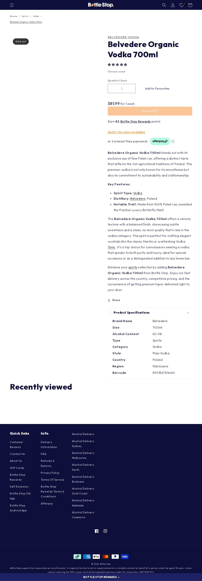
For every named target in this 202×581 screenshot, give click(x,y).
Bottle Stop (105, 564)
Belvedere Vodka (123, 37)
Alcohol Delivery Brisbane (83, 479)
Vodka (36, 16)
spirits (132, 267)
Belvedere (137, 198)
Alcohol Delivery (83, 434)
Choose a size (116, 71)
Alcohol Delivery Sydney (83, 443)
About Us (16, 461)
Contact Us (17, 454)
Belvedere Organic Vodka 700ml (26, 22)
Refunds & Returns (47, 463)
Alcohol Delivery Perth (83, 467)
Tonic (111, 247)
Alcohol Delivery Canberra (83, 515)
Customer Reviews (16, 444)
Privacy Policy (50, 473)
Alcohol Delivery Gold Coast (83, 491)
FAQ (43, 454)
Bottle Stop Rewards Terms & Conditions (52, 491)
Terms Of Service (52, 479)
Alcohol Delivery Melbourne (83, 455)
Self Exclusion (19, 486)
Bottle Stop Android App (18, 508)
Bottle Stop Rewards (135, 121)
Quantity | (114, 80)
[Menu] (11, 5)
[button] (118, 65)
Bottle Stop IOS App (20, 496)
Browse (13, 16)
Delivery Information (49, 444)
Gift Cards (17, 468)
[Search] (164, 5)
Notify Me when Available (126, 132)
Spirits (25, 16)
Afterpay (47, 503)
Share (116, 300)
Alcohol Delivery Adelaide (83, 503)
